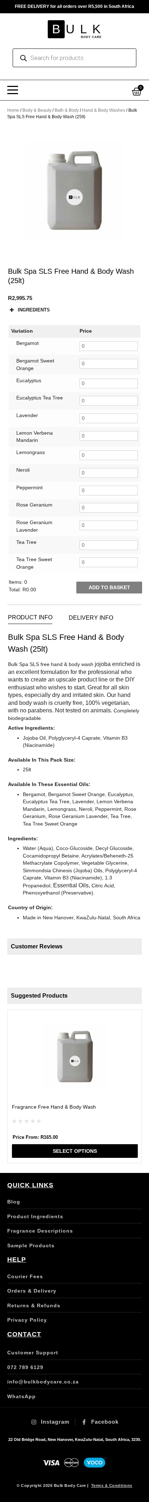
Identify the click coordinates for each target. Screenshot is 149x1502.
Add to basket (109, 587)
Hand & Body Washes (103, 110)
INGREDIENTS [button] (34, 310)
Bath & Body (67, 110)
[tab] (30, 617)
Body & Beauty (36, 110)
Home (13, 110)
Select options (75, 1151)
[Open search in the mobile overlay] (74, 58)
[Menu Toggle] (12, 90)
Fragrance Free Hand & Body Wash (54, 1107)
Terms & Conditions (111, 1485)
